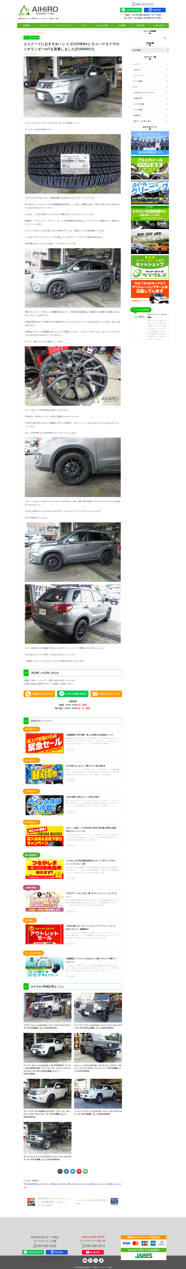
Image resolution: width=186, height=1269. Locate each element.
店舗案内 (26, 25)
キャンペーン (45, 25)
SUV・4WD (66, 1184)
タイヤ (81, 1184)
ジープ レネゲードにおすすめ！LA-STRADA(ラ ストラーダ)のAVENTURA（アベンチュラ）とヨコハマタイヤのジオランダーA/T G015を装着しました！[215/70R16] (47, 1069)
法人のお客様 (102, 25)
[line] (85, 1171)
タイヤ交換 (89, 1184)
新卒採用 (140, 25)
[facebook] (66, 1171)
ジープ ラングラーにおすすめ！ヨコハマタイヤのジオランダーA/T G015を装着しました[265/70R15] (98, 1026)
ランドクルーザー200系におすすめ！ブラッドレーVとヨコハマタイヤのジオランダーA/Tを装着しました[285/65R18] (47, 1114)
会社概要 (121, 25)
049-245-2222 (144, 4)
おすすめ (75, 1184)
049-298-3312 (94, 1246)
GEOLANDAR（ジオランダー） (38, 1184)
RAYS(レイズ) (56, 1184)
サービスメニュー (64, 25)
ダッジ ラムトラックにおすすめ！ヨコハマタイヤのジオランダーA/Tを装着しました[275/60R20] (47, 1158)
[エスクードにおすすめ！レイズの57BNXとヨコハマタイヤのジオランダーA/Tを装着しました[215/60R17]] (72, 1171)
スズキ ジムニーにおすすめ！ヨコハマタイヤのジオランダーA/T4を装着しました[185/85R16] (47, 1026)
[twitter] (60, 1171)
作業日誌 (35, 1180)
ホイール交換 (107, 1184)
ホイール (97, 1184)
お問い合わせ (159, 25)
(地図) (158, 15)
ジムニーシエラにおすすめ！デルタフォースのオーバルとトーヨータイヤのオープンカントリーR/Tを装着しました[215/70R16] (97, 1068)
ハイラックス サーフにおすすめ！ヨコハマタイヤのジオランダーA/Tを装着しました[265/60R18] (98, 1112)
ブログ (83, 25)
